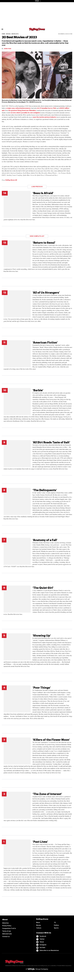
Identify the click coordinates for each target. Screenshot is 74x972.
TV (55, 922)
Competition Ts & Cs (9, 928)
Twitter (42, 939)
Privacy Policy (6, 925)
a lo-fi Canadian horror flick (46, 108)
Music (38, 922)
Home (3, 33)
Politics (56, 925)
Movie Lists (15, 33)
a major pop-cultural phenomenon (18, 108)
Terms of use (6, 931)
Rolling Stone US (11, 180)
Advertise (5, 923)
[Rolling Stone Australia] (37, 30)
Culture (38, 928)
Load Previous (37, 186)
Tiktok (42, 942)
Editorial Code (7, 933)
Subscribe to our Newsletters (49, 950)
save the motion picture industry (44, 117)
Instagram (43, 944)
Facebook (43, 936)
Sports (56, 928)
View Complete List (37, 236)
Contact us (6, 936)
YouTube (42, 947)
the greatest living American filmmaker (22, 110)
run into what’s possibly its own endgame (25, 112)
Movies (8, 33)
